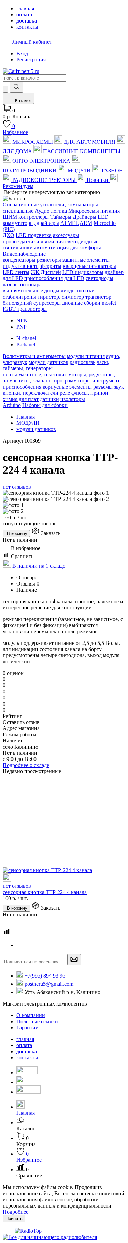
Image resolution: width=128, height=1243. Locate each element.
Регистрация (31, 59)
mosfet (109, 303)
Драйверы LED (91, 217)
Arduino (12, 405)
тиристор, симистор (61, 297)
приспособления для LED (54, 278)
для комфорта (85, 247)
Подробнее (15, 1212)
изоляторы (72, 399)
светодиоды (99, 278)
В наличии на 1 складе (38, 566)
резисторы (49, 260)
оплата (24, 1045)
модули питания (86, 356)
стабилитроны (19, 297)
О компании (30, 1015)
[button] (70, 1125)
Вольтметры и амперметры (34, 356)
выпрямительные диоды (31, 290)
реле (65, 393)
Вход (22, 53)
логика (59, 211)
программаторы (72, 381)
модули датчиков (48, 362)
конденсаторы (19, 260)
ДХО (8, 235)
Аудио (42, 211)
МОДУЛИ (28, 423)
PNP (21, 327)
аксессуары (66, 235)
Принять (14, 1218)
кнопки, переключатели (30, 393)
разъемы (103, 387)
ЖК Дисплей (46, 272)
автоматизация (51, 247)
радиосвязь (82, 362)
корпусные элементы (67, 387)
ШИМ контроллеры (26, 217)
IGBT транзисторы (25, 309)
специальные (18, 211)
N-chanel (26, 338)
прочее (11, 241)
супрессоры (47, 303)
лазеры (11, 284)
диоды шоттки (78, 290)
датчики (49, 399)
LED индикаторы (82, 272)
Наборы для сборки (45, 405)
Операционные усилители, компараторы (50, 204)
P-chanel (25, 344)
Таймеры (60, 217)
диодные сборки (81, 303)
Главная (25, 417)
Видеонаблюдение (24, 254)
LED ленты (16, 272)
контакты (27, 1057)
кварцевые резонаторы (89, 266)
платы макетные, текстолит (35, 374)
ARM (86, 223)
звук (119, 387)
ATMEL (69, 223)
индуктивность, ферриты (32, 266)
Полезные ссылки (37, 1021)
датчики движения (42, 241)
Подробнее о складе (26, 765)
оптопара (31, 284)
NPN (22, 320)
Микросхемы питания (94, 211)
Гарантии (27, 1027)
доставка (26, 1051)
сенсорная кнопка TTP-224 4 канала (45, 892)
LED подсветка (34, 235)
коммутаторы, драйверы (31, 223)
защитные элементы (86, 260)
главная (25, 1039)
